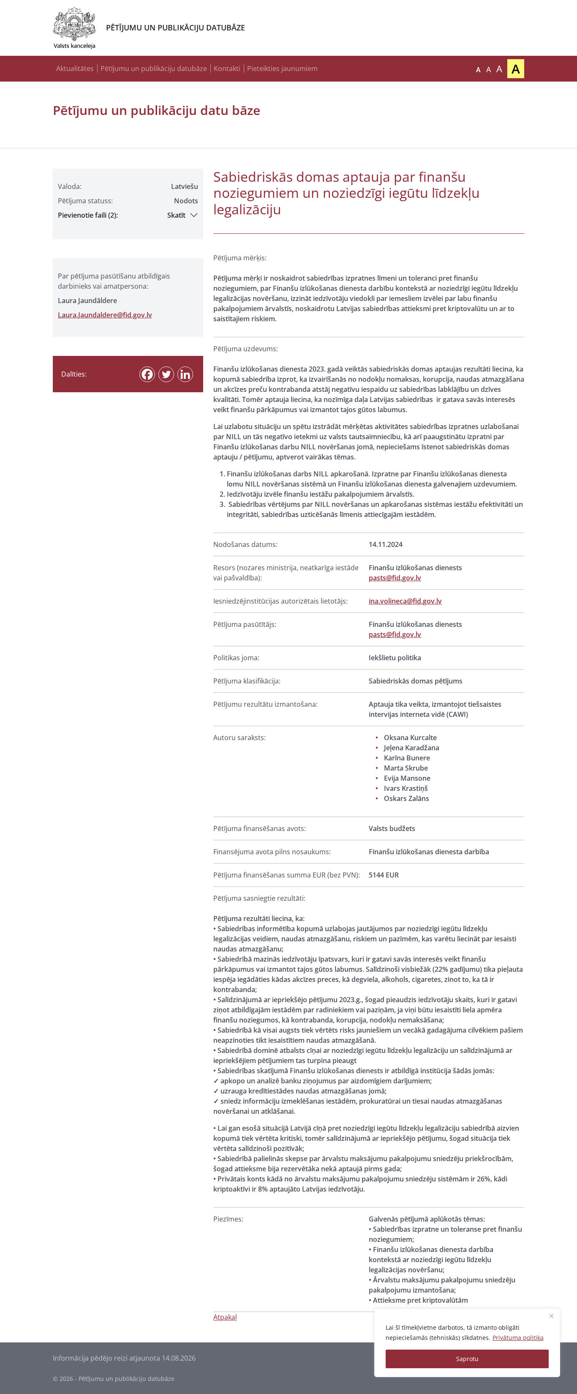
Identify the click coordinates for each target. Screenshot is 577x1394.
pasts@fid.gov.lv (395, 577)
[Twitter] (166, 374)
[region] (467, 1343)
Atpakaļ (225, 1317)
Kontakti (227, 68)
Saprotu (467, 1359)
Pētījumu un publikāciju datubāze (154, 68)
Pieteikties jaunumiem (282, 68)
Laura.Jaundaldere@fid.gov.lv (105, 315)
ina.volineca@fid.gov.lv (405, 601)
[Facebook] (147, 374)
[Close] (551, 1316)
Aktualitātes (75, 68)
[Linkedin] (185, 374)
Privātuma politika (518, 1338)
